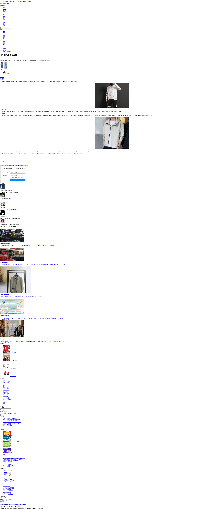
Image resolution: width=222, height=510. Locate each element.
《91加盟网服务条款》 (20, 177)
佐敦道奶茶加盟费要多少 (8, 494)
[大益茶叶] (7, 352)
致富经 (4, 50)
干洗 (4, 24)
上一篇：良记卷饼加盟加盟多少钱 (21, 165)
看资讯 (4, 10)
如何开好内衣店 (6, 382)
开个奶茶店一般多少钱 (7, 462)
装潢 (4, 43)
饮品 (4, 35)
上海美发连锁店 (6, 390)
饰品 (4, 22)
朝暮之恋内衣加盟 (6, 381)
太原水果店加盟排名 (7, 489)
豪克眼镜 (6, 476)
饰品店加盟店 (5, 400)
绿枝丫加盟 (13, 446)
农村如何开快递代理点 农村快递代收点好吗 (12, 420)
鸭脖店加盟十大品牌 (7, 493)
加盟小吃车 (5, 391)
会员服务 (6, 504)
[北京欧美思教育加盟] (7, 441)
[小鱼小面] (7, 435)
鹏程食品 (6, 474)
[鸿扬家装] (7, 376)
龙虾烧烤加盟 (5, 392)
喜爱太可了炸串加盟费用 (8, 490)
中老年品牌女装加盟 (7, 399)
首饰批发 (4, 403)
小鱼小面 (13, 435)
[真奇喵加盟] (7, 452)
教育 (4, 20)
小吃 (4, 33)
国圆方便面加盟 (14, 368)
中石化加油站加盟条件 (7, 424)
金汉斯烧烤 (6, 473)
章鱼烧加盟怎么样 (6, 486)
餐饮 (4, 14)
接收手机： (2, 410)
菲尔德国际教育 (7, 480)
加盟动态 (4, 454)
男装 (1, 69)
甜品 (4, 36)
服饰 (8, 72)
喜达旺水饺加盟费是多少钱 (8, 488)
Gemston (5, 472)
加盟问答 (14, 1)
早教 (4, 44)
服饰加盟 (4, 161)
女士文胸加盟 (5, 387)
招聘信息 (15, 504)
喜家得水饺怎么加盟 (7, 492)
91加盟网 (4, 48)
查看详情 (2, 77)
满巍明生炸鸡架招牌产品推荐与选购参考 (11, 460)
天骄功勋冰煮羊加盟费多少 (8, 487)
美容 (4, 18)
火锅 (4, 32)
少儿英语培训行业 (6, 398)
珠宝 (4, 25)
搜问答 (4, 11)
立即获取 (2, 501)
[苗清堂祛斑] (7, 360)
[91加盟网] (2, 5)
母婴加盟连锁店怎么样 (7, 464)
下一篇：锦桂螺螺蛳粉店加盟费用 (7, 165)
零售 (4, 23)
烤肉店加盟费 (5, 402)
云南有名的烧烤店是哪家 (8, 461)
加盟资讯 (10, 1)
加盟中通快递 (5, 396)
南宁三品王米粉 (7, 475)
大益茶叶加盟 (13, 352)
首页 (4, 13)
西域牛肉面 (6, 481)
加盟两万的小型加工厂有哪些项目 (10, 418)
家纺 (4, 17)
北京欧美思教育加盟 (15, 441)
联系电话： (5, 175)
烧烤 (4, 38)
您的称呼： (5, 172)
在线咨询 (2, 79)
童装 (4, 41)
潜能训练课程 (5, 385)
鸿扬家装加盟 (13, 376)
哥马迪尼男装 (5, 394)
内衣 (4, 39)
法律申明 (11, 504)
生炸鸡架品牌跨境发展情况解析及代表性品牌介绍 (13, 459)
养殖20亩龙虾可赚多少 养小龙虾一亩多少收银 (12, 423)
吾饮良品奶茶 (6, 470)
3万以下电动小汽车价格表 (8, 426)
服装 (4, 16)
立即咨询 (17, 180)
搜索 (1, 29)
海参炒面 (6, 478)
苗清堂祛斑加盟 (14, 360)
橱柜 (4, 42)
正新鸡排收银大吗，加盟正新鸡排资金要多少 (12, 422)
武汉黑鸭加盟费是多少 (7, 466)
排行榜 (4, 1)
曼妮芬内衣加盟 (6, 393)
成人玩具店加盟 (6, 386)
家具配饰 (4, 380)
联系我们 (20, 504)
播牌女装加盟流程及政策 (8, 465)
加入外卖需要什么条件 (7, 425)
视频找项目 (19, 1)
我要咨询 (2, 78)
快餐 (4, 37)
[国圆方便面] (7, 368)
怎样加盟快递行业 (6, 388)
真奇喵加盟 (13, 452)
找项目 (7, 1)
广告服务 (24, 504)
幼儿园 (4, 45)
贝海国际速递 (6, 479)
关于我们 (2, 504)
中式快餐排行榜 (6, 397)
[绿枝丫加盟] (7, 446)
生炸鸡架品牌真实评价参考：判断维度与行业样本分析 (14, 458)
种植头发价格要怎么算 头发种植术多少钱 (11, 419)
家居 (4, 19)
